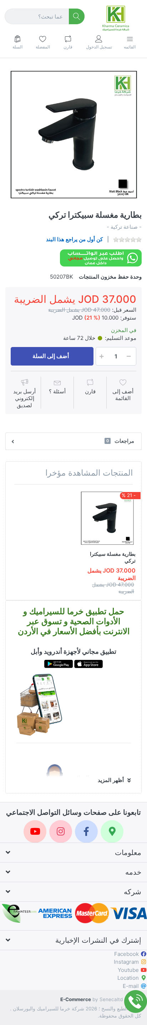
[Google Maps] (112, 831)
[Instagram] (60, 831)
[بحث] (77, 17)
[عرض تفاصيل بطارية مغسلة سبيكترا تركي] (107, 518)
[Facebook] (86, 831)
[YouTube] (35, 831)
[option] (73, 135)
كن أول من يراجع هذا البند (74, 239)
